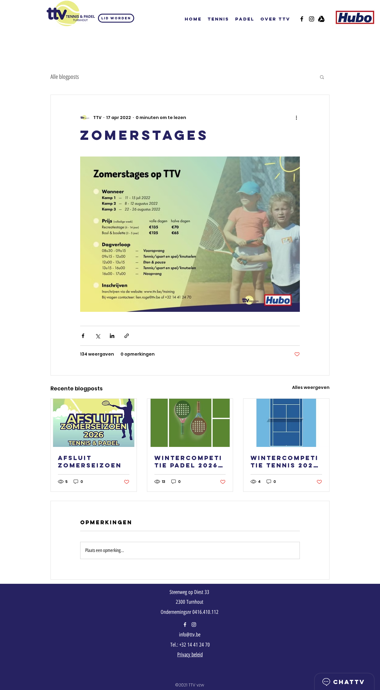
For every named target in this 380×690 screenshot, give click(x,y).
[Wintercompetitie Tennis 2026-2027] (286, 423)
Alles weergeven (311, 387)
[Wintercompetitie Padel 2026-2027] (190, 423)
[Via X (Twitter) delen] (97, 336)
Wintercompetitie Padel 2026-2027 (188, 461)
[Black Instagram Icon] (311, 18)
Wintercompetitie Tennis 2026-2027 (286, 461)
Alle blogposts (64, 76)
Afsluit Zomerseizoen (90, 461)
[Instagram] (194, 625)
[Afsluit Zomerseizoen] (94, 423)
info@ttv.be (189, 634)
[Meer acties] (296, 117)
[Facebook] (185, 625)
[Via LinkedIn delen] (112, 336)
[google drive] (321, 18)
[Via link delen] (126, 336)
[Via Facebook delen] (83, 336)
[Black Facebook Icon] (301, 18)
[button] (322, 76)
